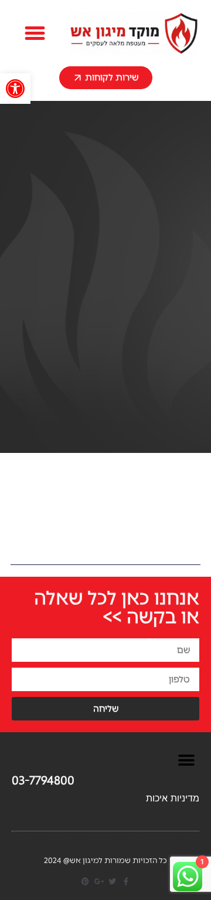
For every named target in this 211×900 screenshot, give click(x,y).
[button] (15, 88)
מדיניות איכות (172, 798)
